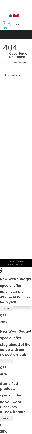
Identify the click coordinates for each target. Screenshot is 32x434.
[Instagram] (21, 15)
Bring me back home (12, 75)
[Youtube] (17, 15)
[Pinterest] (14, 15)
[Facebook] (10, 15)
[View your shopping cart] (25, 25)
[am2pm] (7, 25)
